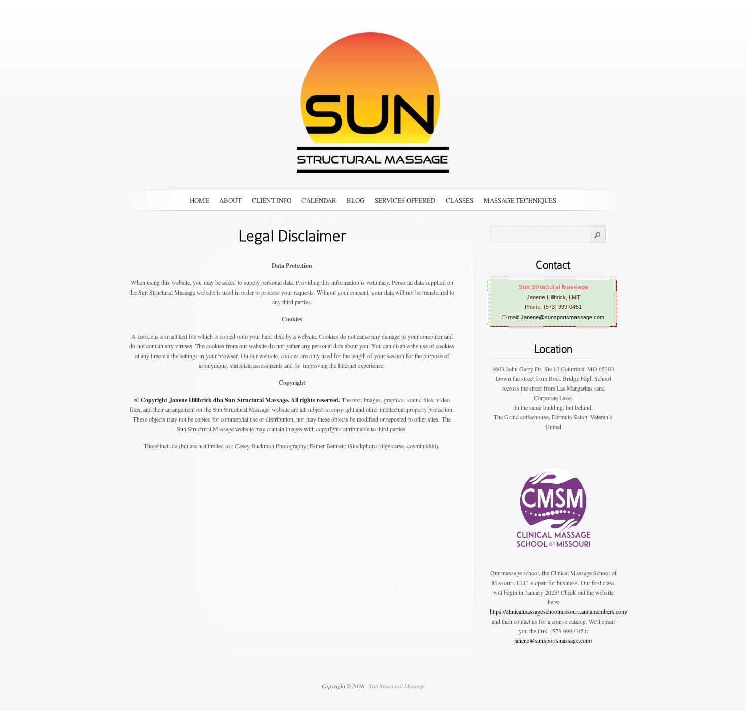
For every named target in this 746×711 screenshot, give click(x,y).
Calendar (318, 200)
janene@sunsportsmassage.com (552, 640)
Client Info (271, 200)
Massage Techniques (520, 200)
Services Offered (405, 200)
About (230, 200)
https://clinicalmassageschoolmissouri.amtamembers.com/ (558, 611)
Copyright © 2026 (343, 686)
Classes (459, 200)
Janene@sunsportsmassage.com (562, 317)
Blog (355, 200)
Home (199, 200)
